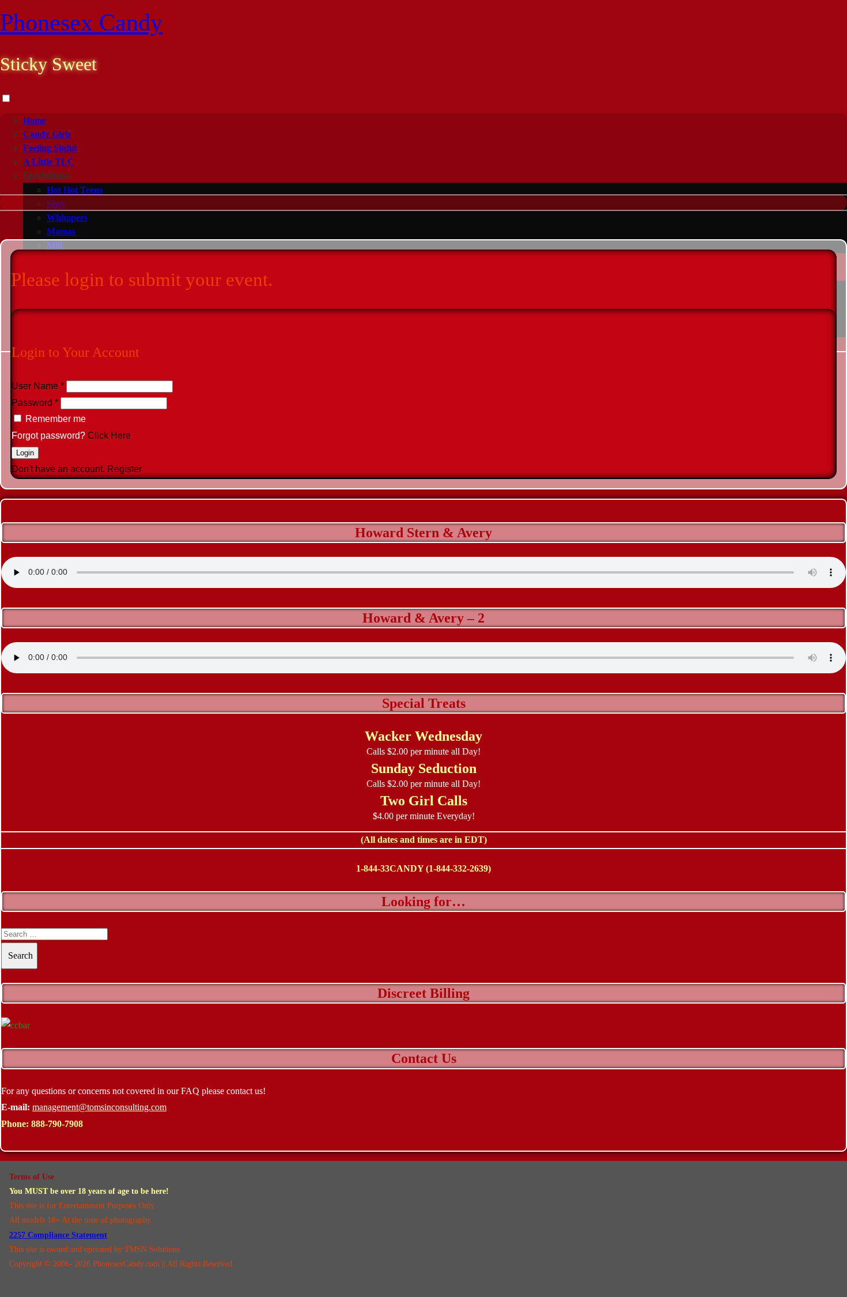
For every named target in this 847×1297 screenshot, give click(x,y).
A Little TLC (48, 162)
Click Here (109, 435)
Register (124, 469)
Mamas (61, 231)
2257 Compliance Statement (58, 1235)
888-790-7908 (57, 1124)
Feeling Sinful (50, 148)
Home (34, 120)
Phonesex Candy (81, 22)
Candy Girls (47, 134)
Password (35, 403)
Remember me (55, 419)
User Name (38, 386)
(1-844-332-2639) (458, 868)
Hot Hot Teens (75, 190)
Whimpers (67, 218)
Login (25, 452)
